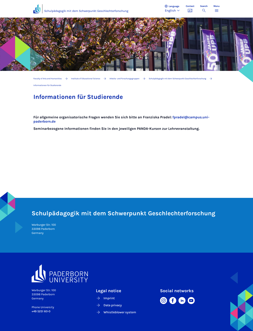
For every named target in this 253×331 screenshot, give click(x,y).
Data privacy (113, 305)
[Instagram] (163, 300)
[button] (173, 8)
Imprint (109, 298)
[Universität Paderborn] (126, 273)
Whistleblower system (120, 312)
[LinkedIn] (182, 300)
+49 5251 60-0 (41, 311)
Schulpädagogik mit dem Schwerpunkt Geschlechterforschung (86, 11)
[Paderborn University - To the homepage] (36, 8)
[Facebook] (172, 300)
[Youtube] (191, 300)
